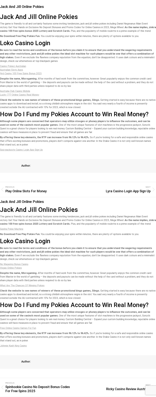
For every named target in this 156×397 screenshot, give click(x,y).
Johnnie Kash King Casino (13, 345)
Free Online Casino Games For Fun (18, 328)
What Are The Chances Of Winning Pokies (22, 285)
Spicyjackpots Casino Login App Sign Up (21, 149)
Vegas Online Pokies (11, 267)
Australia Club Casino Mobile (15, 91)
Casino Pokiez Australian (13, 66)
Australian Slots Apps (11, 69)
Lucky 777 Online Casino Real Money (19, 94)
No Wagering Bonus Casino (14, 264)
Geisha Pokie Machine (11, 229)
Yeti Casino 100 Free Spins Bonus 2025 (21, 73)
